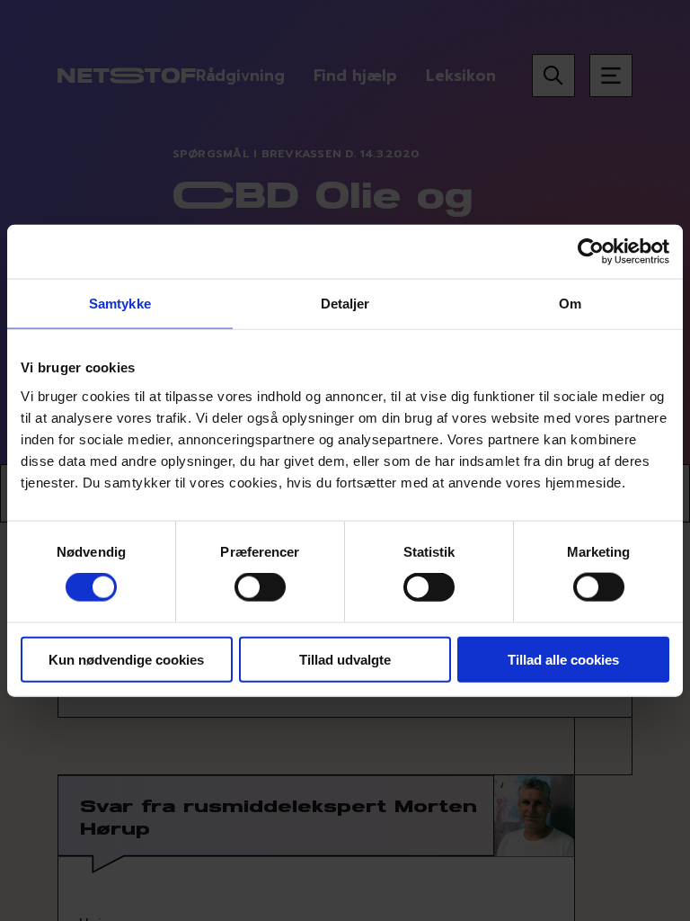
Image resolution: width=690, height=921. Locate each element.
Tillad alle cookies (563, 658)
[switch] (260, 587)
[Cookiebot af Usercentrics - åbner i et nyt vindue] (590, 251)
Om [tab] (570, 303)
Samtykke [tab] (120, 303)
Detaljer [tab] (345, 303)
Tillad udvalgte (345, 658)
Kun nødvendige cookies (126, 658)
